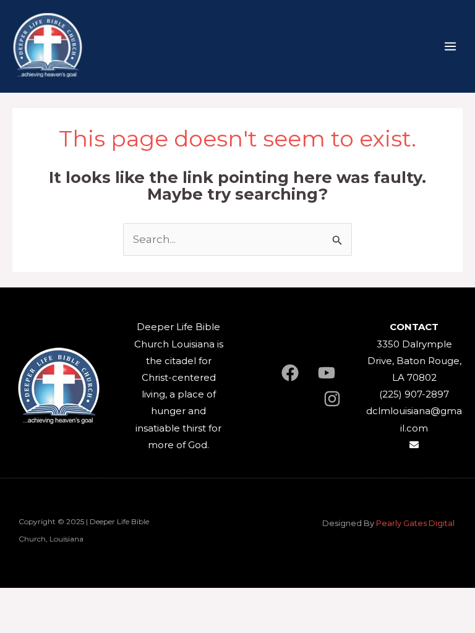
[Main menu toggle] (450, 46)
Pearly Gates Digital (416, 523)
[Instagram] (332, 399)
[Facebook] (290, 373)
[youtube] (327, 373)
